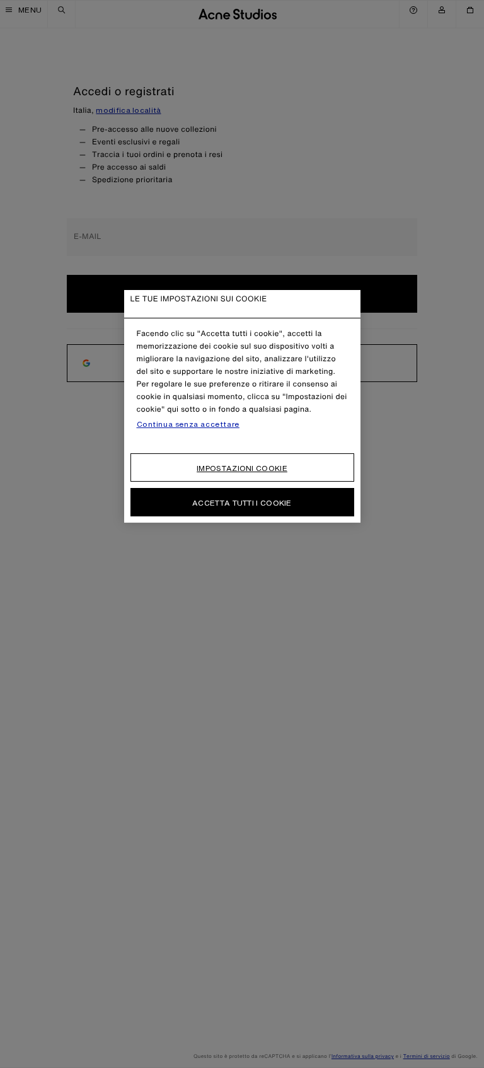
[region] (242, 406)
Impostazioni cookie (242, 468)
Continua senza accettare (188, 424)
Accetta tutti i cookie (242, 502)
